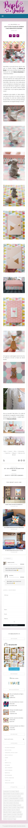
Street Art (7, 780)
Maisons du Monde (11, 418)
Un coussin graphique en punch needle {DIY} (14, 527)
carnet (10, 451)
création (21, 798)
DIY (5, 760)
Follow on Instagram (14, 669)
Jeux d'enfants (8, 767)
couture (18, 796)
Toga (14, 818)
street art (10, 818)
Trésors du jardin (9, 782)
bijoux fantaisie (7, 793)
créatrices (11, 800)
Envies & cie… (8, 762)
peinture (9, 814)
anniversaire (6, 791)
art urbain (12, 791)
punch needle (12, 816)
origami (14, 812)
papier (5, 814)
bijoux (17, 791)
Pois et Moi (20, 814)
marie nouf (11, 562)
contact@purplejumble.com (14, 633)
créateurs (6, 798)
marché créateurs (15, 809)
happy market (20, 807)
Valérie (11, 575)
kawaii (9, 809)
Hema (5, 809)
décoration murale (8, 805)
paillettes (19, 812)
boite (5, 451)
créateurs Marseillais (13, 798)
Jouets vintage (8, 770)
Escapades (7, 765)
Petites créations (9, 777)
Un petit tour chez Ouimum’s (14, 475)
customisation (17, 800)
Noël (10, 812)
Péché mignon (8, 775)
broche (12, 793)
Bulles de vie (8, 750)
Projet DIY (6, 816)
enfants (19, 805)
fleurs (10, 807)
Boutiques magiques (10, 747)
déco (15, 451)
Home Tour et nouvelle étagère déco (14, 504)
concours (14, 796)
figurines (7, 453)
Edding (14, 805)
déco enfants (9, 802)
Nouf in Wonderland (18, 72)
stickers (5, 818)
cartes (9, 796)
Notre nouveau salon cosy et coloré (14, 550)
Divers (6, 757)
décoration (16, 802)
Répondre (22, 564)
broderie (17, 793)
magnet (14, 453)
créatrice (5, 800)
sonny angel (18, 816)
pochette (14, 814)
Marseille (7, 772)
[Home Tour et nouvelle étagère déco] (14, 494)
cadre (22, 793)
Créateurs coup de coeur (11, 752)
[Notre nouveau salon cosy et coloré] (14, 540)
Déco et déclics (14, 24)
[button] (7, 650)
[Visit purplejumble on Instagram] (6, 645)
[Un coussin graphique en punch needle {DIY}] (14, 517)
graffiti (14, 807)
